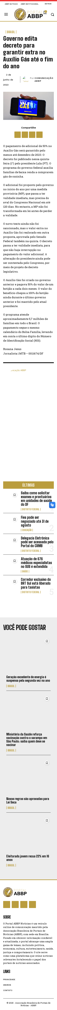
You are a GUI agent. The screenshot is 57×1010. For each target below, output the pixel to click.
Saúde (25, 571)
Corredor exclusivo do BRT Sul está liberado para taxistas (36, 583)
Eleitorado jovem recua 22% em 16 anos (27, 858)
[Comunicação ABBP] (26, 79)
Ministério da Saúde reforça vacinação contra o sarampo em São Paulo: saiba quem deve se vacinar (26, 739)
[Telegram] (39, 135)
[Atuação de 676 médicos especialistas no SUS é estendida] (10, 564)
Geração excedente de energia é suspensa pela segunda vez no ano (28, 678)
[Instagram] (15, 904)
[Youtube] (32, 904)
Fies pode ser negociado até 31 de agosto (35, 521)
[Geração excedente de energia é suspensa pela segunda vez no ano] (28, 655)
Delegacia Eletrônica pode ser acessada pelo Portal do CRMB (37, 542)
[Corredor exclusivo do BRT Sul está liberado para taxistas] (10, 584)
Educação (27, 530)
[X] (25, 135)
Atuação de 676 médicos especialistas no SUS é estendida (36, 563)
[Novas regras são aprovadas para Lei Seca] (28, 777)
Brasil (11, 32)
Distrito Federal (30, 509)
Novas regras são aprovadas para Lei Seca (27, 800)
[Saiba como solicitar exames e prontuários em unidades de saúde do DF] (10, 498)
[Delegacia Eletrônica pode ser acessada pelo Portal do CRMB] (10, 543)
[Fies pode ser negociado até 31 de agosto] (10, 522)
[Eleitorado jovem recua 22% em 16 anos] (28, 834)
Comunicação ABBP (44, 79)
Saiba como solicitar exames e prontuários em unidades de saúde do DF (36, 499)
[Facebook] (17, 135)
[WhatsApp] (32, 135)
